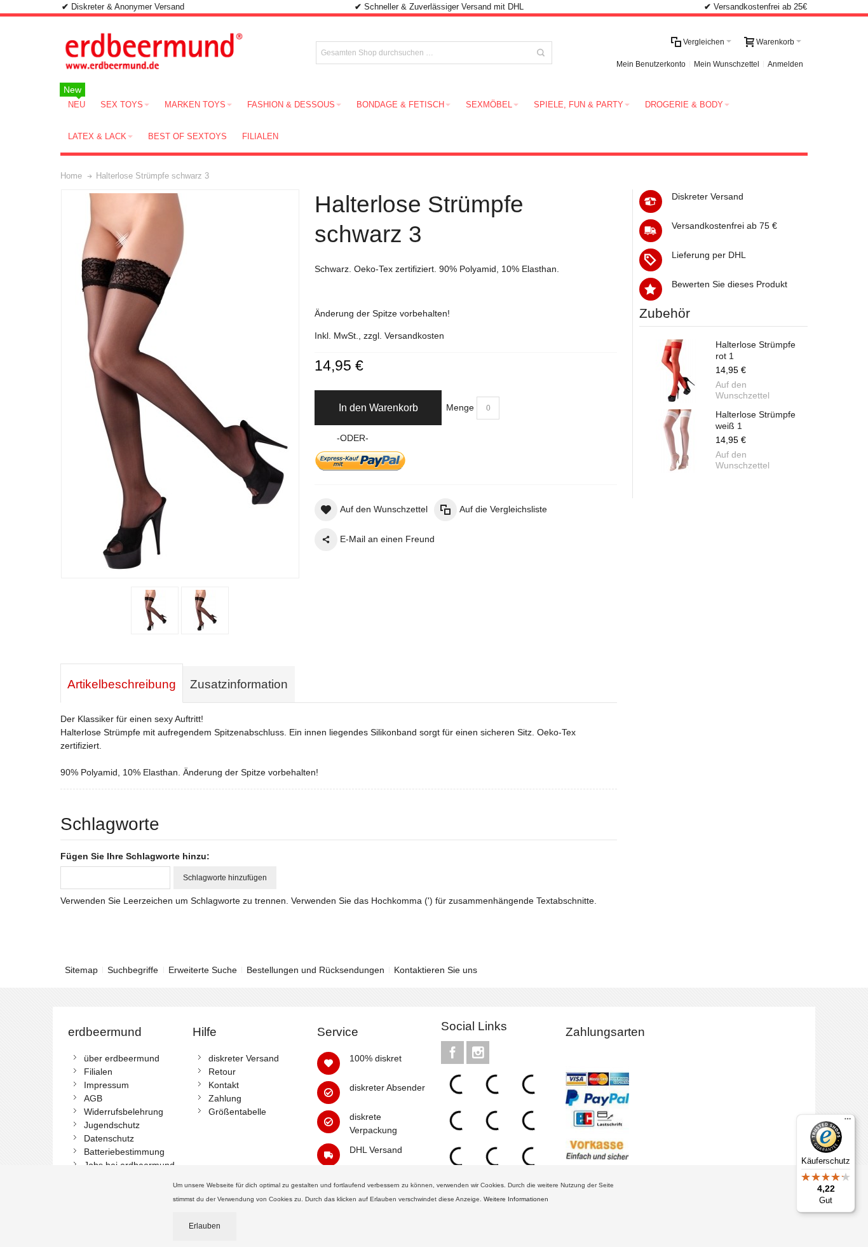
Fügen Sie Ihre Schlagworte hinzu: (135, 856)
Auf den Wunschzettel (742, 390)
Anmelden (785, 64)
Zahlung (224, 1098)
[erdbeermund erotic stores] (177, 52)
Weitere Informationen (517, 1199)
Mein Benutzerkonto (651, 64)
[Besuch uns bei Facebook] (453, 1052)
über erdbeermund (121, 1058)
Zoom (180, 384)
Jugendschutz (112, 1125)
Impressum (106, 1085)
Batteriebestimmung (124, 1152)
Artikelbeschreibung (121, 684)
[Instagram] (477, 1052)
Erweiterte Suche (202, 970)
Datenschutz (109, 1138)
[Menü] (847, 1121)
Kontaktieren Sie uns (435, 970)
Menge (460, 407)
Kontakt (223, 1085)
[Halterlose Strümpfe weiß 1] (677, 441)
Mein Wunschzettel (726, 64)
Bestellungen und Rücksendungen (315, 970)
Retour (222, 1071)
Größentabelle (237, 1112)
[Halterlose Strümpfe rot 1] (677, 371)
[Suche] (541, 53)
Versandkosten (414, 335)
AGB (93, 1098)
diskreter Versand (243, 1058)
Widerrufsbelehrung (123, 1112)
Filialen (98, 1071)
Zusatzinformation (239, 684)
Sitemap (81, 970)
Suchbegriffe (132, 970)
